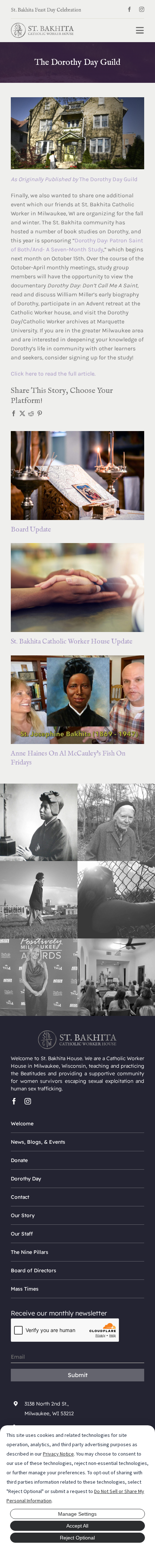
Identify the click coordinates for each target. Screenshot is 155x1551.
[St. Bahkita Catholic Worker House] (42, 26)
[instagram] (141, 9)
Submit (78, 1375)
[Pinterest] (40, 413)
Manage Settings (77, 1514)
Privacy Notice (58, 1454)
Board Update (31, 529)
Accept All (77, 1526)
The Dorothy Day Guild (74, 179)
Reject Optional (77, 1538)
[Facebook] (14, 413)
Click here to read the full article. (53, 373)
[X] (22, 413)
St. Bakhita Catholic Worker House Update (72, 641)
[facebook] (129, 9)
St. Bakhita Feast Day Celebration (46, 10)
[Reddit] (31, 413)
